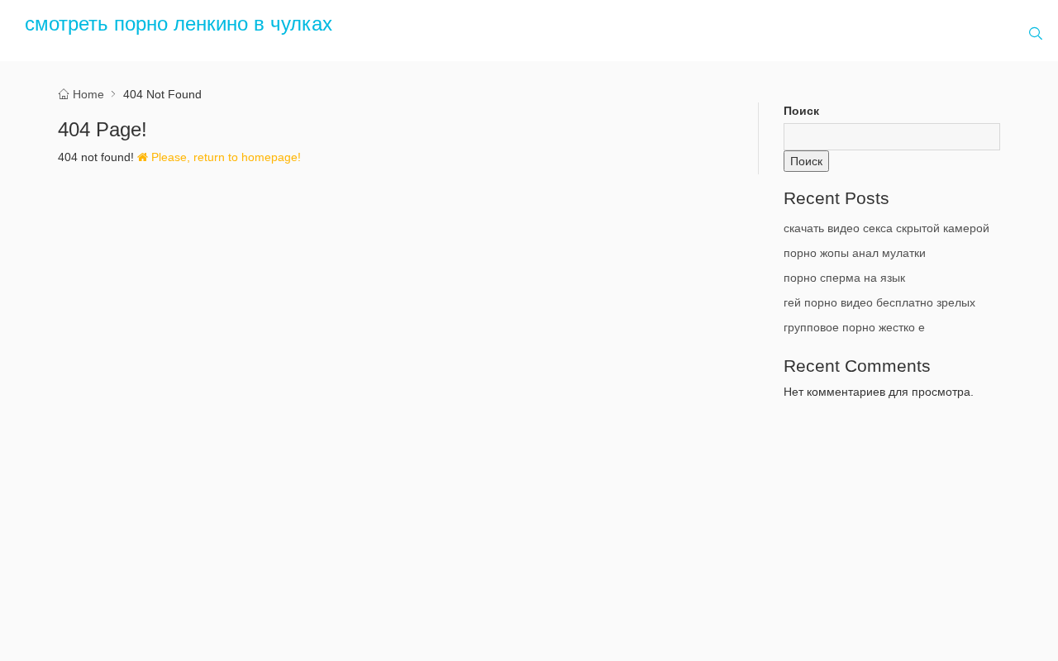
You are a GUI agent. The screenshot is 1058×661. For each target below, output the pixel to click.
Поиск (801, 110)
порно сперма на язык (844, 277)
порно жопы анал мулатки (855, 252)
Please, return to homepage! (224, 157)
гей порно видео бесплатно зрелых (879, 302)
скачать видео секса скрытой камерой (886, 228)
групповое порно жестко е (854, 327)
